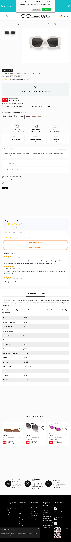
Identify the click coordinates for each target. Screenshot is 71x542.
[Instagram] (55, 523)
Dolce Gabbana (23, 525)
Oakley (20, 513)
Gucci (20, 521)
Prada (20, 511)
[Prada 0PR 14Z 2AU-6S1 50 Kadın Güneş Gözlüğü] (4, 117)
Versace (21, 515)
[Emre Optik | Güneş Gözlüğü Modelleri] (35, 16)
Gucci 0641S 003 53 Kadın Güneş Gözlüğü (12, 438)
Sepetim (45, 514)
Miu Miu (21, 517)
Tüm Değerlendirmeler (35, 242)
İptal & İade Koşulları (34, 510)
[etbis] (58, 532)
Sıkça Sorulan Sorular (34, 516)
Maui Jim (21, 523)
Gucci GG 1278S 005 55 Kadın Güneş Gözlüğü (57, 438)
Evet (46, 9)
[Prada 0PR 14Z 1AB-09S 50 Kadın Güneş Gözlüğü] (10, 117)
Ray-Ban (21, 507)
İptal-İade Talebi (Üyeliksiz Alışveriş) (48, 521)
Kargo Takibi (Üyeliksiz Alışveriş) (48, 524)
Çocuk (9, 517)
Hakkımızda (34, 507)
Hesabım (45, 510)
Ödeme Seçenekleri (13, 170)
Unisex (9, 510)
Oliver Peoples (22, 519)
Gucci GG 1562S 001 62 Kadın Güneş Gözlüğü (34, 438)
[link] (35, 79)
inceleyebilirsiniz (11, 535)
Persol (20, 509)
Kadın (8, 512)
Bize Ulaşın (34, 519)
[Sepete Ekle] (20, 429)
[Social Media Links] (69, 6)
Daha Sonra (36, 9)
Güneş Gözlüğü (12, 508)
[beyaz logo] (60, 502)
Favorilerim (46, 518)
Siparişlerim (46, 512)
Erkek (8, 515)
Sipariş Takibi (7, 6)
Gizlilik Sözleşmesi (35, 513)
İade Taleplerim (47, 516)
